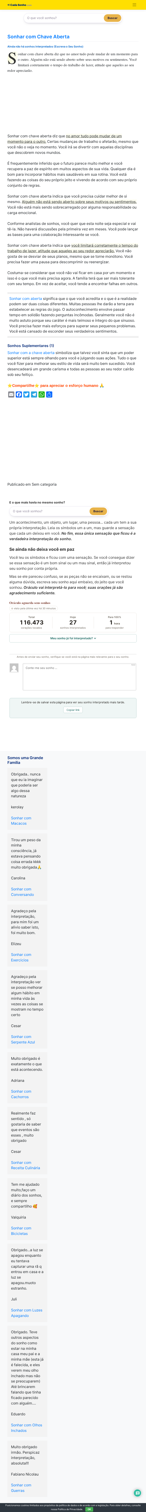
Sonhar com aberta (25, 298)
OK (89, 1509)
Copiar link (73, 709)
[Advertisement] (73, 105)
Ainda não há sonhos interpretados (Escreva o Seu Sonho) (45, 46)
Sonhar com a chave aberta (31, 352)
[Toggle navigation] (134, 5)
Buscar (112, 18)
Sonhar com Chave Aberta (38, 37)
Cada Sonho (18, 4)
